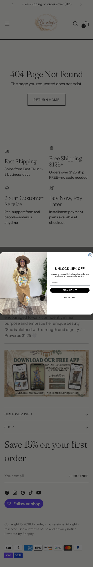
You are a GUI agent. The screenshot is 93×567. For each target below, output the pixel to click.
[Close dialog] (90, 255)
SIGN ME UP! (69, 290)
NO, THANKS (69, 298)
